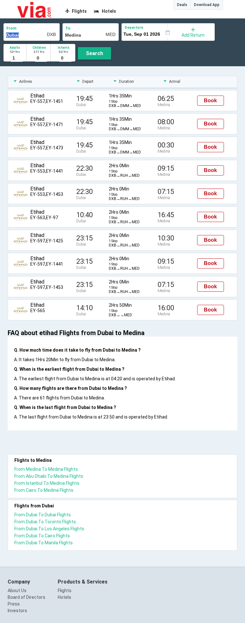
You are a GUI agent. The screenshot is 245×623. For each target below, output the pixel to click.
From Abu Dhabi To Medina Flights (48, 476)
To (68, 28)
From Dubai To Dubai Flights (42, 514)
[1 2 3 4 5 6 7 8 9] (15, 58)
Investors (17, 610)
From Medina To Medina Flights (46, 469)
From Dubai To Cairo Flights (42, 535)
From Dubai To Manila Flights (43, 542)
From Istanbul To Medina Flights (46, 483)
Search (94, 53)
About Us (17, 590)
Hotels (64, 597)
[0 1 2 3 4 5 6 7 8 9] (39, 58)
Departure (134, 27)
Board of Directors (26, 597)
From (11, 28)
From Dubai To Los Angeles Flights (49, 528)
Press (14, 603)
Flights (64, 590)
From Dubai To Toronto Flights (45, 521)
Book (210, 100)
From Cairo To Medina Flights (43, 490)
